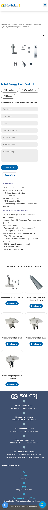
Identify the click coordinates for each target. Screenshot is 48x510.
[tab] (9, 175)
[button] (45, 5)
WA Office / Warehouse (24, 406)
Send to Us (9, 168)
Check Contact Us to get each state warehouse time (24, 501)
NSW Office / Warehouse (24, 440)
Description (10, 175)
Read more (12, 303)
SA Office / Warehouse (24, 417)
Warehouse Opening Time (24, 498)
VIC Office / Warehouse (24, 429)
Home (3, 24)
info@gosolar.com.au (24, 490)
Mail (24, 487)
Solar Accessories (25, 24)
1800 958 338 (24, 478)
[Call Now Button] (5, 505)
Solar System (12, 24)
